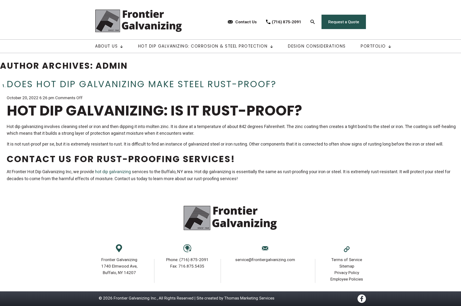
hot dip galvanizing (113, 171)
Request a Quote (343, 21)
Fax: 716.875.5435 (187, 266)
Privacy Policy (346, 272)
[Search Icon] (312, 22)
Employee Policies (346, 279)
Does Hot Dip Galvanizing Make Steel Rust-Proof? (141, 84)
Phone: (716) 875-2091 (187, 259)
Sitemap (346, 266)
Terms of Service (346, 259)
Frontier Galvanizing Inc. (135, 298)
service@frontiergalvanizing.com (265, 259)
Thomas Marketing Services (249, 298)
